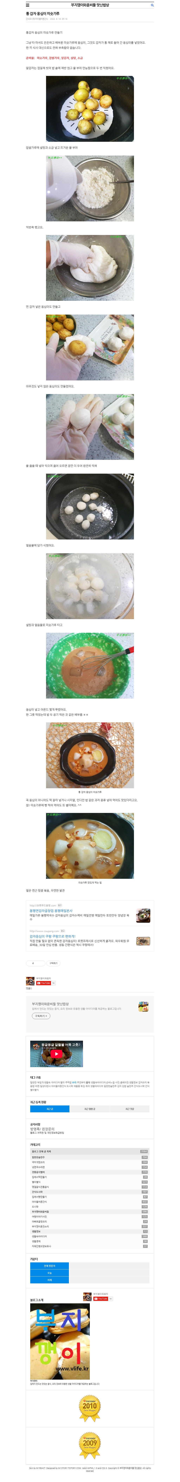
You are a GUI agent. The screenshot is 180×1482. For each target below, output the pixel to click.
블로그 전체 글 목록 (89, 1151)
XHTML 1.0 (92, 1468)
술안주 (130, 1086)
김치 (119, 1086)
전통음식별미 (89, 1172)
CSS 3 (104, 1468)
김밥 (124, 1086)
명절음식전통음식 (89, 1186)
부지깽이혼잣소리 (89, 1226)
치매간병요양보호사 (89, 1246)
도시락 (70, 1086)
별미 (62, 1082)
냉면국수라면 (89, 1167)
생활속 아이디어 (52, 1082)
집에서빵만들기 (89, 1196)
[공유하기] (37, 963)
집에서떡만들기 (89, 1177)
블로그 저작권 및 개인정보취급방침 (47, 1132)
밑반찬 (33, 1082)
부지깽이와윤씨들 (89, 1211)
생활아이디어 (97, 1086)
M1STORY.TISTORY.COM (69, 1468)
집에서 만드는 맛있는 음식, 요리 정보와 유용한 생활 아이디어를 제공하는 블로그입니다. (77, 1008)
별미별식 (34, 1090)
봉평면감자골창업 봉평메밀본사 (51, 911)
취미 (88, 1086)
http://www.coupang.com (44, 931)
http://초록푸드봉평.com (43, 905)
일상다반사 (45, 1086)
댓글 (28, 988)
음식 (88, 1082)
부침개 (40, 1082)
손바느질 (110, 1082)
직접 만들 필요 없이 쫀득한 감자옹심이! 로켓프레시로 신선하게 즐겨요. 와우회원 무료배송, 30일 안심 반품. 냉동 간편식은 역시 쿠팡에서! (79, 943)
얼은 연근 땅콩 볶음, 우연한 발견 (45, 890)
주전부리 (81, 1082)
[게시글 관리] (41, 963)
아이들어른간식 (58, 1086)
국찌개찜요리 (89, 1162)
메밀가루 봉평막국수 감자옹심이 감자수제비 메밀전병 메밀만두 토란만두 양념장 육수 (79, 917)
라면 (37, 1086)
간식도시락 (139, 1086)
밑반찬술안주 (110, 1086)
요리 (74, 1082)
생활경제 (89, 1241)
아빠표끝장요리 (89, 1221)
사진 (117, 1082)
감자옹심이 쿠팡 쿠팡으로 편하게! (53, 936)
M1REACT (40, 1468)
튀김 (83, 1086)
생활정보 (133, 1082)
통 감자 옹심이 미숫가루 (42, 14)
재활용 (77, 1086)
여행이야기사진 (89, 1216)
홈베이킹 (124, 1082)
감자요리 (142, 1082)
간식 (147, 1086)
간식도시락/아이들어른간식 (37, 19)
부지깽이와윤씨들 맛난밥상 (90, 5)
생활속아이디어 (98, 1082)
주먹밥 (68, 1082)
